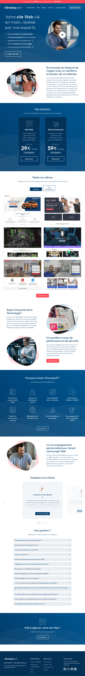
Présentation (48, 662)
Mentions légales (35, 662)
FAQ (38, 7)
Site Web (36, 189)
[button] (39, 524)
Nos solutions (30, 7)
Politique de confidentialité (34, 666)
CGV (31, 669)
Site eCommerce (49, 188)
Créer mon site (75, 7)
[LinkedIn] (65, 669)
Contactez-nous (49, 667)
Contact (50, 7)
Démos (43, 7)
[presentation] (4, 503)
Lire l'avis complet (42, 513)
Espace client (61, 7)
